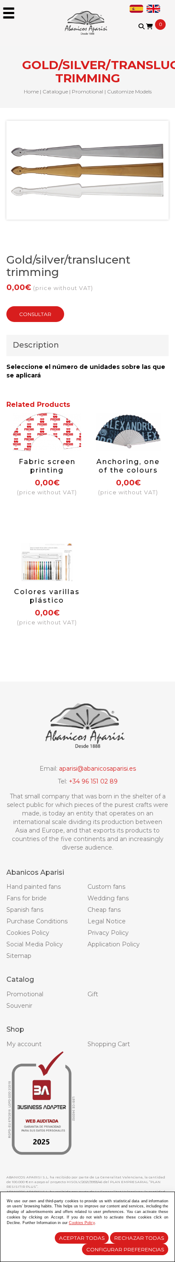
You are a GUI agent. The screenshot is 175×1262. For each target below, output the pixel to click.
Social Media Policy (34, 944)
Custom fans (106, 887)
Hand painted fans (33, 887)
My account (24, 1044)
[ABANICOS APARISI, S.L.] (87, 17)
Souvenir (19, 1006)
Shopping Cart (109, 1044)
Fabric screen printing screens (47, 470)
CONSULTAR (35, 314)
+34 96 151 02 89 (93, 781)
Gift (93, 994)
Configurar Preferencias (125, 1249)
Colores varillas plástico (47, 596)
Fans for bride (26, 898)
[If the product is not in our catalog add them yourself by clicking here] (147, 35)
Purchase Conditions (37, 921)
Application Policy (114, 944)
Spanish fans (24, 910)
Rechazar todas (139, 1238)
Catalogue (55, 91)
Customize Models (129, 91)
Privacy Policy (108, 933)
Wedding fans (108, 898)
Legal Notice (107, 921)
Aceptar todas (81, 1238)
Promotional (87, 91)
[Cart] (149, 26)
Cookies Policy (27, 933)
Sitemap (18, 956)
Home (31, 91)
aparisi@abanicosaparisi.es (97, 768)
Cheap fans (104, 910)
